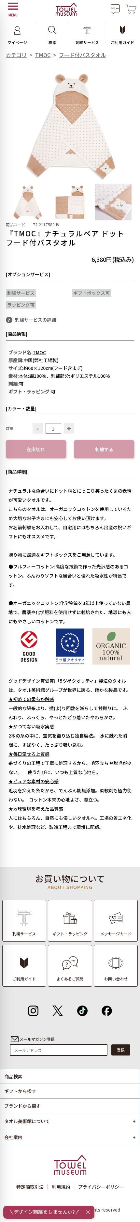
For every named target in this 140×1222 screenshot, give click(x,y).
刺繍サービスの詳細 (35, 319)
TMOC (42, 55)
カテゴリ (16, 55)
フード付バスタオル (82, 55)
